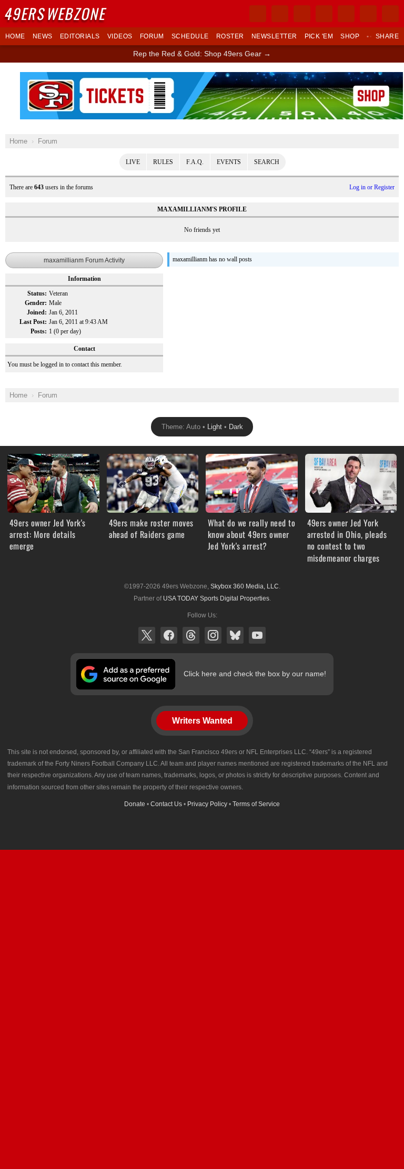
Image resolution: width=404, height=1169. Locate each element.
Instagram (213, 635)
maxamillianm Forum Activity (84, 260)
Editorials (80, 36)
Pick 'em (319, 36)
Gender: (36, 303)
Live (133, 162)
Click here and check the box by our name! (255, 673)
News (43, 36)
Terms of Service (256, 804)
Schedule (190, 36)
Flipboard (346, 13)
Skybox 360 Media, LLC (244, 586)
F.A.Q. (195, 162)
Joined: (37, 312)
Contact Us (166, 804)
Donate (134, 804)
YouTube (257, 635)
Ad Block (211, 78)
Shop (349, 36)
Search (266, 162)
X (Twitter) (146, 635)
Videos (120, 36)
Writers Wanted (202, 720)
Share (387, 36)
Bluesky (235, 635)
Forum (152, 36)
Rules (163, 162)
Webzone (56, 13)
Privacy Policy (207, 804)
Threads (191, 635)
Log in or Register (372, 187)
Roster (230, 36)
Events (229, 162)
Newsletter (274, 36)
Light (214, 427)
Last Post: (33, 322)
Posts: (39, 331)
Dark (236, 427)
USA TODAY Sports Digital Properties (216, 598)
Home (15, 36)
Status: (37, 293)
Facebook (168, 635)
